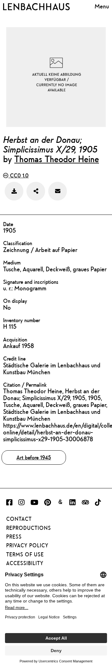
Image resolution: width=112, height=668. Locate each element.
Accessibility (25, 563)
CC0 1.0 (18, 175)
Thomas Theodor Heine (56, 158)
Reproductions (28, 528)
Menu (102, 6)
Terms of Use (25, 554)
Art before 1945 (33, 457)
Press (14, 537)
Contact (19, 519)
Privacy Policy (27, 545)
